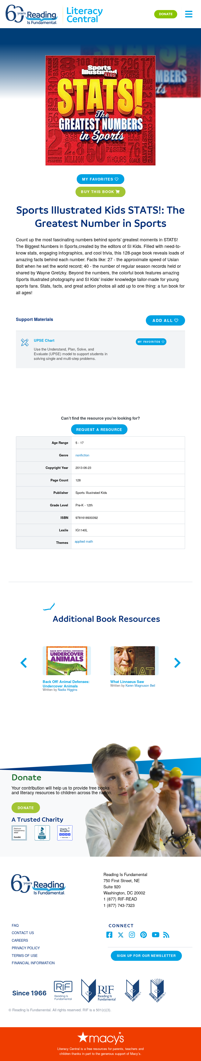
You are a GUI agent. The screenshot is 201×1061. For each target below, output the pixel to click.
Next (177, 663)
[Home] (35, 7)
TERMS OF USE (27, 955)
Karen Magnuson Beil (140, 685)
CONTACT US (24, 932)
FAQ (15, 925)
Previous (23, 663)
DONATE (166, 14)
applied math (84, 541)
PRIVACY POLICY (26, 947)
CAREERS (20, 940)
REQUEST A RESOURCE (99, 429)
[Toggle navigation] (188, 14)
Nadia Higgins (67, 689)
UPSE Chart (44, 340)
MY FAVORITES (98, 179)
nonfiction (82, 455)
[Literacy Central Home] (84, 7)
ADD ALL (163, 320)
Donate (26, 807)
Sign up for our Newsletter (146, 955)
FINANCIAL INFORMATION (33, 962)
